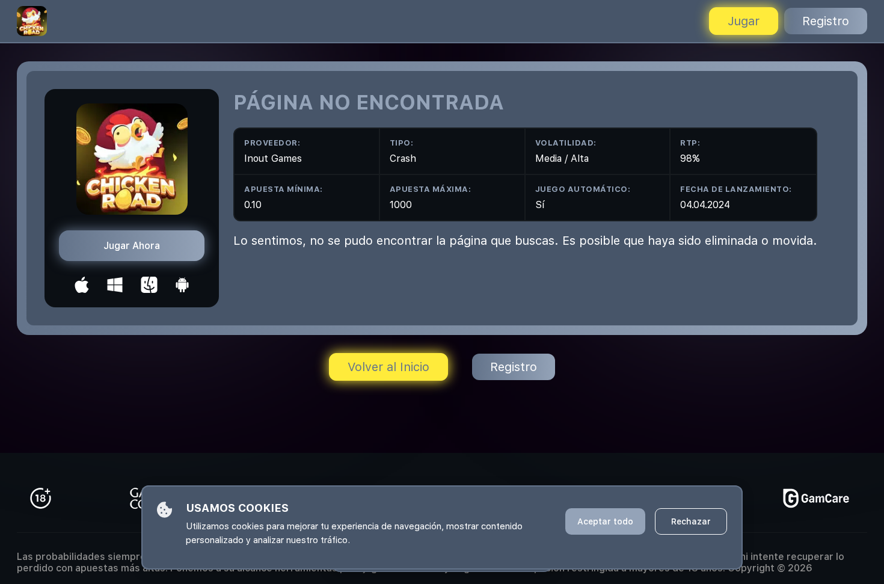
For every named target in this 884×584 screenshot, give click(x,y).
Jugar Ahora (131, 245)
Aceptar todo (605, 521)
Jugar (744, 21)
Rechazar (691, 521)
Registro (825, 21)
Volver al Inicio (388, 367)
